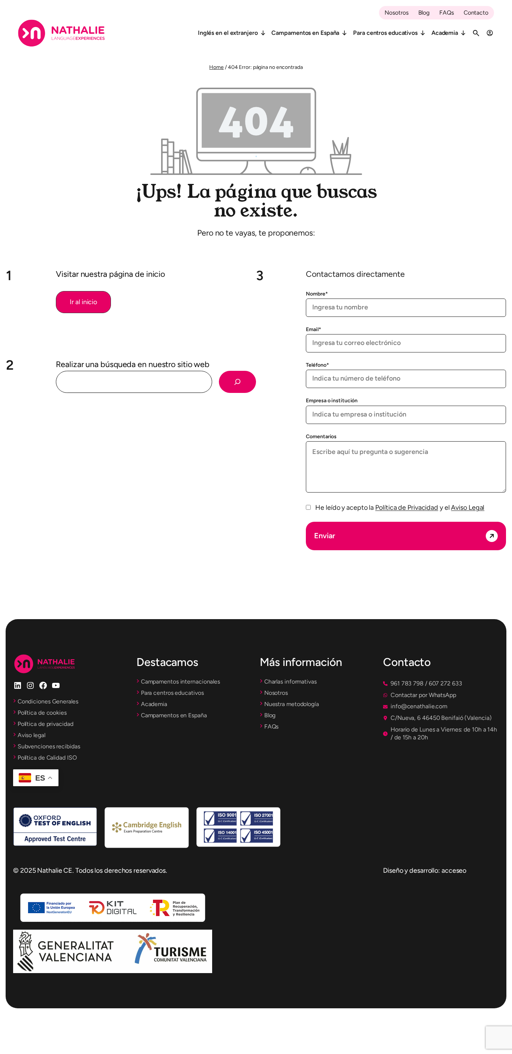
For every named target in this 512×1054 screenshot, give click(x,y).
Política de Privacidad (406, 507)
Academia (444, 32)
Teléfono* (317, 365)
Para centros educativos (385, 32)
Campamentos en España (305, 32)
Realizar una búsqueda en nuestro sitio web (133, 364)
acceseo (454, 870)
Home (216, 67)
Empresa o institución (332, 400)
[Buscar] (237, 382)
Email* (313, 329)
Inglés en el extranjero (228, 32)
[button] (83, 302)
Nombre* (317, 294)
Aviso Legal (467, 507)
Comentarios (321, 436)
